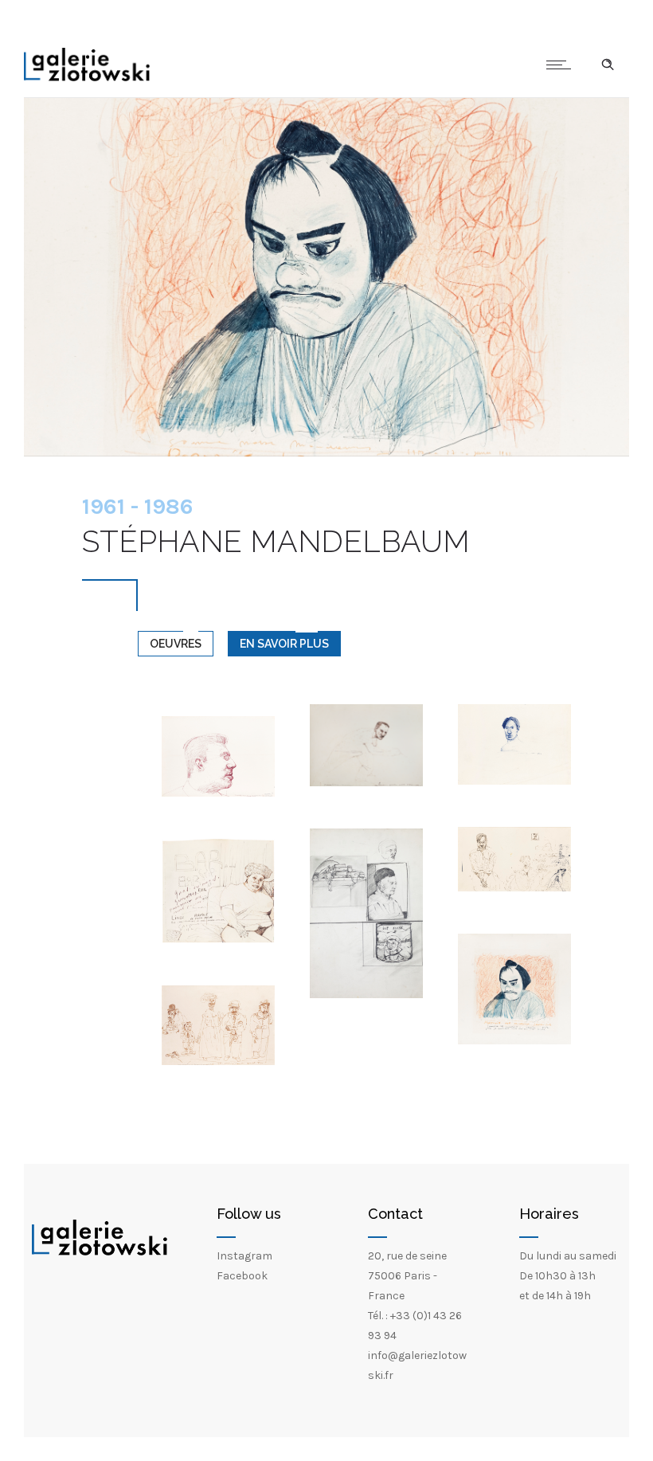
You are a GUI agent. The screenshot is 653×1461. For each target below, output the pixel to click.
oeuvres (175, 643)
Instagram (244, 1256)
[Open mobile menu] (562, 64)
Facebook (242, 1276)
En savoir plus (284, 643)
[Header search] (607, 64)
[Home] (87, 77)
